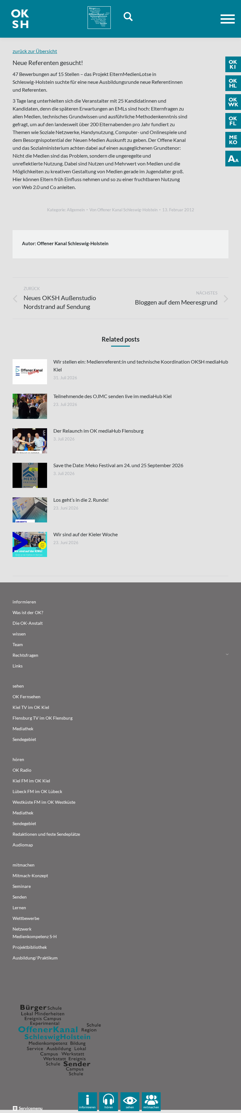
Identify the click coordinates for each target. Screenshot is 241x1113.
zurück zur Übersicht (35, 51)
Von (123, 209)
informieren (87, 1107)
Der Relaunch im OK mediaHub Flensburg (98, 431)
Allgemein (76, 209)
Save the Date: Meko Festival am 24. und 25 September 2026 (118, 465)
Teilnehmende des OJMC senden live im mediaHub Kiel (112, 396)
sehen (130, 1107)
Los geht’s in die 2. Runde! (81, 500)
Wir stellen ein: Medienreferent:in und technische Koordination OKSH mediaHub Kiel (140, 365)
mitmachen (151, 1107)
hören (108, 1107)
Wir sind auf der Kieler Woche (85, 534)
